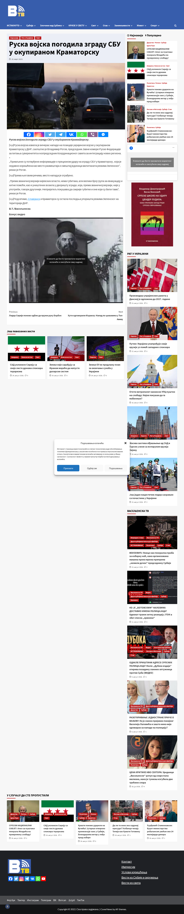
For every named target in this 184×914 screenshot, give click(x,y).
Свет (93, 25)
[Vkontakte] (71, 134)
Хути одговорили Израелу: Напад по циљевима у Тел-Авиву (95, 315)
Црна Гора (151, 46)
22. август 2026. (137, 351)
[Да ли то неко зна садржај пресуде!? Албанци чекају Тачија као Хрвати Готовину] (136, 113)
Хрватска (150, 86)
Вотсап (62, 900)
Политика (151, 83)
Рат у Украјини (27, 38)
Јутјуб (71, 900)
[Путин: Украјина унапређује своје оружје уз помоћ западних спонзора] (152, 323)
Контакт (126, 861)
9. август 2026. (137, 677)
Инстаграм (33, 900)
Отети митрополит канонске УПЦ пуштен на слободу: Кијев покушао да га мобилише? (152, 395)
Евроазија (14, 38)
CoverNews (106, 909)
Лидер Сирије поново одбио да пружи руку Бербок (35, 313)
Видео (148, 592)
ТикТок (80, 900)
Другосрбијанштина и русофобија (144, 541)
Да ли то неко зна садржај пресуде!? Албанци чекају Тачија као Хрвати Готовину (160, 115)
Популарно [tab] (153, 35)
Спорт (154, 25)
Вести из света (131, 882)
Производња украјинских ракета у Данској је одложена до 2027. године (149, 297)
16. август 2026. (137, 403)
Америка (14, 357)
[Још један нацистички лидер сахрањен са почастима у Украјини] (152, 474)
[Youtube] (43, 878)
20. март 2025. (17, 59)
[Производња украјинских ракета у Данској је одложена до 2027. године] (152, 275)
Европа (93, 357)
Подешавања (115, 468)
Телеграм (46, 900)
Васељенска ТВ (153, 538)
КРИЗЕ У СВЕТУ (76, 25)
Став (105, 25)
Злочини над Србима (51, 25)
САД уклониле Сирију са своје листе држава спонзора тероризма (26, 368)
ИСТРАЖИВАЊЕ (137, 545)
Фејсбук (11, 900)
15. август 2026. (137, 502)
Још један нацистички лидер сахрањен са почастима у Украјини (151, 496)
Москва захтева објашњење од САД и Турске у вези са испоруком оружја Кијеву (149, 447)
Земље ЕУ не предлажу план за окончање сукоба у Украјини (104, 368)
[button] (125, 443)
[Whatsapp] (82, 134)
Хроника (134, 600)
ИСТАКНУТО (13, 25)
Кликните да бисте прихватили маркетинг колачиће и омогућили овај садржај (66, 260)
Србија (29, 25)
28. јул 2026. (136, 786)
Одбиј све (92, 468)
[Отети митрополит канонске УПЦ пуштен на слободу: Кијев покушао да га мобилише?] (152, 371)
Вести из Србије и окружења (139, 877)
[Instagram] (39, 134)
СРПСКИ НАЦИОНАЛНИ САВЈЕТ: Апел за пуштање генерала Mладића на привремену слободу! (159, 54)
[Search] (175, 25)
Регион (157, 43)
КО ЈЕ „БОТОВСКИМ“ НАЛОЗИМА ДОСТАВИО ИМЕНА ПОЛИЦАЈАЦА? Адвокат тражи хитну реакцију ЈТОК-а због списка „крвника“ (150, 613)
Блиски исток (27, 357)
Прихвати (68, 468)
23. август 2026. (137, 303)
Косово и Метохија (154, 109)
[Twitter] (50, 134)
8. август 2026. (137, 732)
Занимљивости (122, 25)
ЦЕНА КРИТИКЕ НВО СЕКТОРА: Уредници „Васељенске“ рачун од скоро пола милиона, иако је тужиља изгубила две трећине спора (151, 777)
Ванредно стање (137, 538)
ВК (54, 900)
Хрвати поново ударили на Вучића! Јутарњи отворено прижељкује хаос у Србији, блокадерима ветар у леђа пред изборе (160, 95)
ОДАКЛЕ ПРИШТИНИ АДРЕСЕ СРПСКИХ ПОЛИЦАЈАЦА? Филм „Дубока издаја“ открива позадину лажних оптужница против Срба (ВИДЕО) (150, 667)
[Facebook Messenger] (103, 134)
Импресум (128, 867)
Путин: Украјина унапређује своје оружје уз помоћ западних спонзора (149, 345)
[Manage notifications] (7, 906)
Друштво (150, 43)
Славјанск (34, 198)
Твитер (21, 900)
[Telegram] (61, 134)
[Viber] (93, 134)
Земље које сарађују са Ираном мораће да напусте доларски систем (64, 368)
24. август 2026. (18, 375)
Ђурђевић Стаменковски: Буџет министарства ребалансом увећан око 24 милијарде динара (160, 135)
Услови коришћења (134, 872)
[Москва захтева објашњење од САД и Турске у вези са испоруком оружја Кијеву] (152, 423)
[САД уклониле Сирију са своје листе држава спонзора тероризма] (136, 70)
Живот (140, 25)
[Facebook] (29, 134)
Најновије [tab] (136, 35)
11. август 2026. (137, 622)
